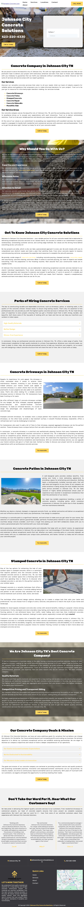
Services (34, 2)
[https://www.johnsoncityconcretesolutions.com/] (10, 3)
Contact (55, 2)
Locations (44, 2)
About (25, 5)
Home (25, 2)
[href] (70, 880)
